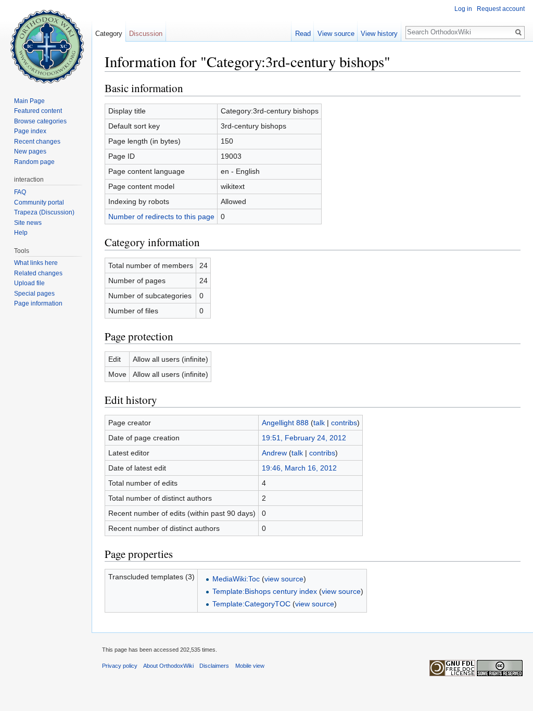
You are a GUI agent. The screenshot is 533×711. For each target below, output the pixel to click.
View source (336, 33)
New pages (30, 151)
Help (21, 232)
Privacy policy (119, 666)
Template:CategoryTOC (251, 604)
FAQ (20, 192)
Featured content (38, 111)
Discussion (145, 33)
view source (283, 579)
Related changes (38, 273)
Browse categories (40, 121)
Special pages (34, 293)
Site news (28, 222)
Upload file (29, 283)
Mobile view (249, 666)
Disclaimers (214, 666)
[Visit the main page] (45, 41)
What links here (36, 262)
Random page (34, 162)
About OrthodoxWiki (168, 666)
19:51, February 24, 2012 (304, 438)
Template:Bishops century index (264, 591)
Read (303, 33)
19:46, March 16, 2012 (299, 468)
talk (319, 422)
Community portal (39, 202)
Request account (501, 8)
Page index (30, 131)
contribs (344, 422)
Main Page (29, 101)
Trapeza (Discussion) (44, 212)
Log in (463, 8)
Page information (38, 303)
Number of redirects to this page (161, 216)
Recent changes (37, 141)
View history (379, 33)
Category (108, 33)
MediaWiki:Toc (236, 579)
